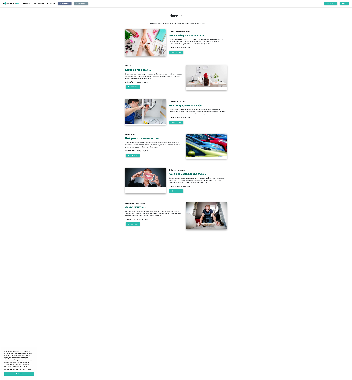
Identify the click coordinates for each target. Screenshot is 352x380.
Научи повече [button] (26, 369)
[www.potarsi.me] (11, 3)
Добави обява (65, 3)
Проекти (52, 3)
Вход (344, 3)
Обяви (27, 3)
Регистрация (331, 3)
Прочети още (177, 52)
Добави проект (82, 3)
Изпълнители (39, 3)
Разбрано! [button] (19, 373)
